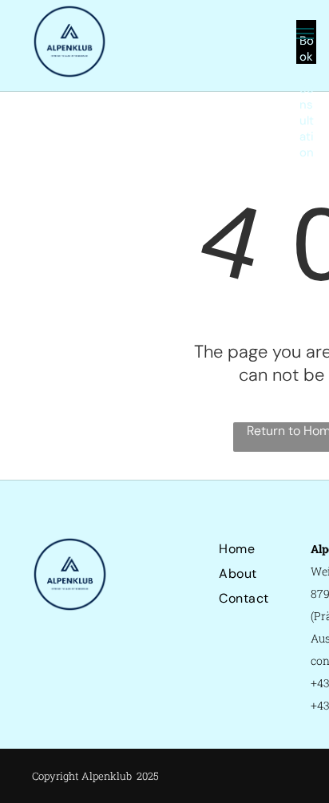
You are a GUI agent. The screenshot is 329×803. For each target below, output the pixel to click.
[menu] (305, 33)
